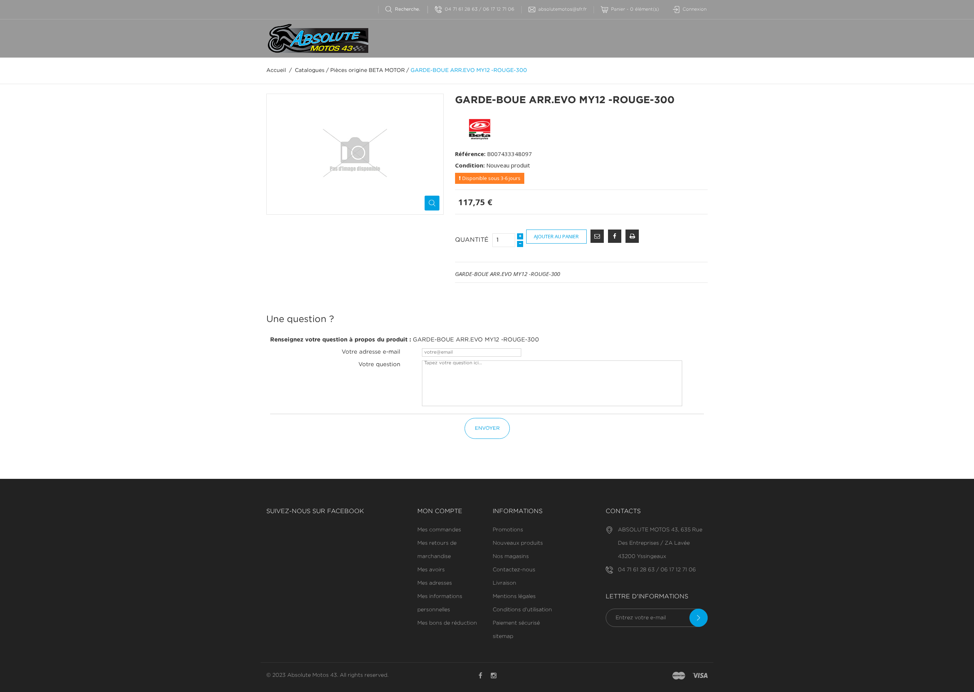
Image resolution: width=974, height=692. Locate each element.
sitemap (503, 636)
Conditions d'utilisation (522, 609)
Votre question (379, 364)
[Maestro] (678, 676)
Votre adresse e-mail (371, 351)
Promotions (508, 530)
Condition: (470, 165)
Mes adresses (434, 583)
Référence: (470, 154)
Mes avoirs (431, 570)
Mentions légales (514, 596)
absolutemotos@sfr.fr (562, 9)
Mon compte (439, 511)
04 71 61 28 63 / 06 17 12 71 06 (479, 9)
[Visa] (700, 676)
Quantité (472, 240)
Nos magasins (511, 556)
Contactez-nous (514, 570)
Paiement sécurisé (516, 623)
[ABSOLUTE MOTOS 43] (317, 38)
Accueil (276, 70)
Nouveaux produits (518, 543)
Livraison (504, 583)
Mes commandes (439, 530)
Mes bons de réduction (447, 623)
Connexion (695, 9)
